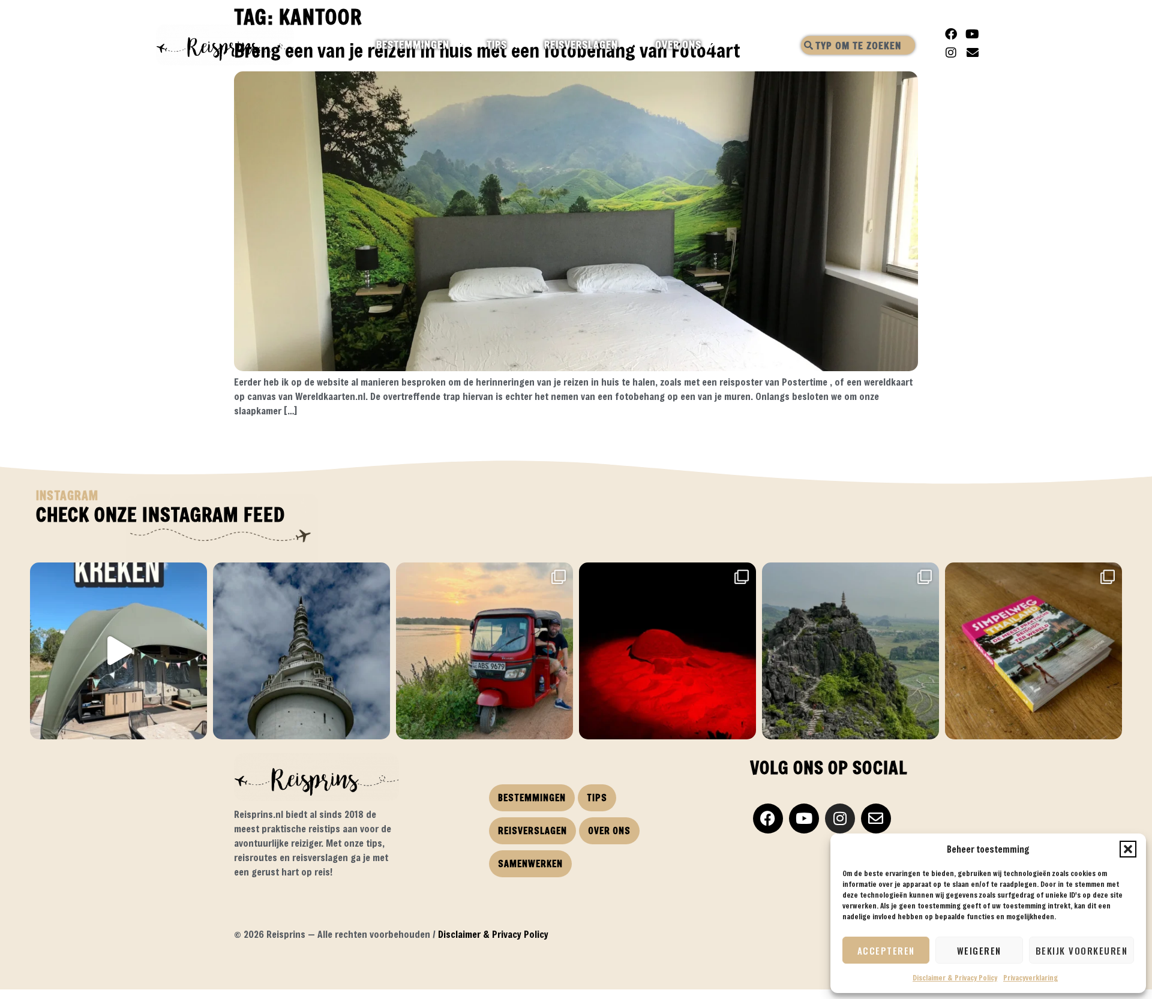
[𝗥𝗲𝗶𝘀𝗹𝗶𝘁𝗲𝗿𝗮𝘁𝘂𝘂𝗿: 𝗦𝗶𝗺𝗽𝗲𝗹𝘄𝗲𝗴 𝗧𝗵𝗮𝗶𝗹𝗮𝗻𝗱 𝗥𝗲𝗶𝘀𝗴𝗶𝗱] (1033, 650)
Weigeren (979, 950)
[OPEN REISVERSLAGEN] (628, 45)
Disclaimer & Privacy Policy (955, 977)
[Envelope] (973, 53)
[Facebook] (951, 34)
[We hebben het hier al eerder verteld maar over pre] (484, 650)
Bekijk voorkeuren (1082, 950)
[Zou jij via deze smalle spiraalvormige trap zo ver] (301, 650)
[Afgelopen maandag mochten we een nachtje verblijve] (118, 650)
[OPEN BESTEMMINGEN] (459, 45)
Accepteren (886, 950)
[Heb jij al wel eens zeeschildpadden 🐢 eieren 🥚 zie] (667, 650)
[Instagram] (951, 53)
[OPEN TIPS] (517, 45)
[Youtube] (973, 34)
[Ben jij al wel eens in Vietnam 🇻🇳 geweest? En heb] (850, 650)
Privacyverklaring (1030, 977)
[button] (1128, 849)
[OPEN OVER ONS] (711, 45)
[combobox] (858, 45)
